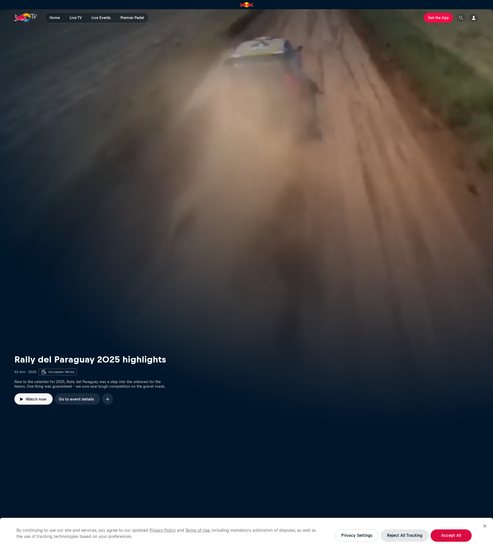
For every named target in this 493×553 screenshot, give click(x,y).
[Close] (485, 526)
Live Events (101, 18)
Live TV (76, 18)
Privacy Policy (162, 530)
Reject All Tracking (404, 535)
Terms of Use (197, 530)
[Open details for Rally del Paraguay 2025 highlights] (246, 216)
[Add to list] (107, 398)
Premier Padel (132, 18)
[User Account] (474, 18)
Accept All (451, 535)
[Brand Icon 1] (246, 4)
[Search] (461, 18)
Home (55, 18)
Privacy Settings (356, 535)
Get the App (438, 18)
